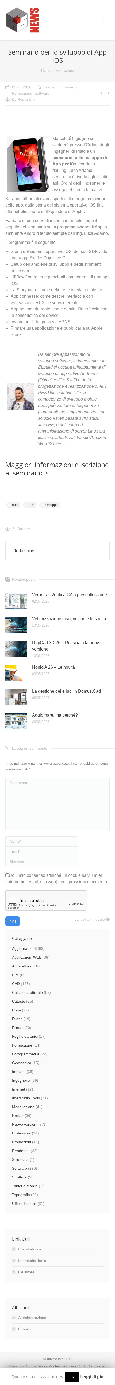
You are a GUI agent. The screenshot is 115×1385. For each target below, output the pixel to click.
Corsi (16, 1010)
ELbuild (24, 1329)
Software (41, 93)
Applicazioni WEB (26, 957)
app (15, 505)
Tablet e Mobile (25, 1186)
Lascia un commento (61, 87)
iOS (31, 505)
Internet (18, 1089)
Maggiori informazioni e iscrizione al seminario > (57, 468)
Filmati (17, 1027)
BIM (15, 975)
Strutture (19, 1177)
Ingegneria (21, 1080)
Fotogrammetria (25, 1054)
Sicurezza (20, 1159)
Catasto (18, 1001)
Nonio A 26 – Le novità (53, 667)
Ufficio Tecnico (24, 1203)
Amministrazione (32, 1317)
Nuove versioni (24, 1124)
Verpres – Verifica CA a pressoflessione (69, 594)
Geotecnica (21, 1063)
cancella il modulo (90, 919)
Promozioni (21, 1142)
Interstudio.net (30, 1249)
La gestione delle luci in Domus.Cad (66, 691)
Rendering (21, 1151)
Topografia (21, 1195)
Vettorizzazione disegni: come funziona (69, 618)
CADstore (26, 1272)
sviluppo (51, 505)
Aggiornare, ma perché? (55, 715)
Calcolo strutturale (27, 992)
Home (45, 70)
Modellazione (23, 1107)
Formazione (65, 70)
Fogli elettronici (25, 1036)
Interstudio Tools (26, 1098)
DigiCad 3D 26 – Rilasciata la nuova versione (66, 645)
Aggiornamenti (24, 948)
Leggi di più (91, 1377)
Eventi (17, 1019)
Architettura (22, 966)
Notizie (18, 1115)
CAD (16, 984)
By (24, 99)
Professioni (21, 1133)
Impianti (18, 1071)
